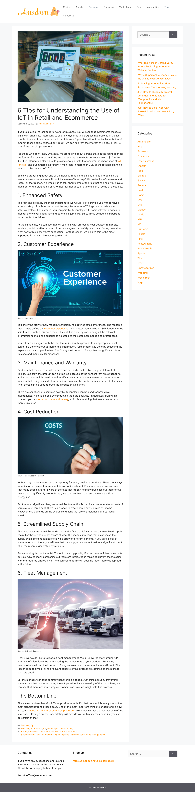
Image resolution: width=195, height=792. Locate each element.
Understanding (66, 728)
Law (139, 200)
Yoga (140, 282)
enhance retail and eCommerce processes (51, 710)
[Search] (173, 34)
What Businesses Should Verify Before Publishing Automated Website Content (155, 66)
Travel (140, 263)
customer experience (56, 328)
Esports (141, 165)
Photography (144, 243)
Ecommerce (36, 728)
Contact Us (68, 15)
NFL (139, 224)
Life (139, 204)
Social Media (144, 248)
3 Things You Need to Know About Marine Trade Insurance (49, 731)
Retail (50, 728)
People (141, 234)
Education (109, 7)
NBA (140, 219)
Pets (140, 238)
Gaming (141, 180)
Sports (79, 7)
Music (140, 214)
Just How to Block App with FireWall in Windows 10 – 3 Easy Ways (155, 111)
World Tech (125, 7)
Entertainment (145, 161)
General (141, 185)
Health (141, 190)
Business (93, 7)
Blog (139, 146)
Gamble (141, 175)
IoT (44, 728)
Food (138, 7)
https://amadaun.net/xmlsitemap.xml (94, 760)
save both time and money (53, 399)
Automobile (153, 7)
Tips (166, 7)
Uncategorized (145, 268)
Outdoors (142, 229)
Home (140, 195)
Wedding (142, 272)
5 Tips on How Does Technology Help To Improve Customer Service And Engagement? (63, 734)
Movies (66, 7)
